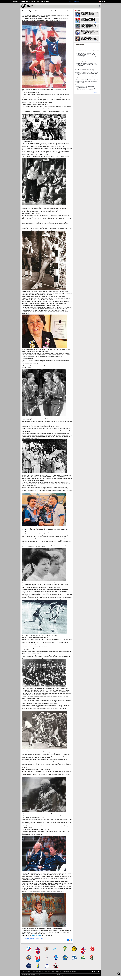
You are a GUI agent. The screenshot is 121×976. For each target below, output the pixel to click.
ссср (37, 938)
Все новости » (96, 92)
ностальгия (32, 938)
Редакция (41, 972)
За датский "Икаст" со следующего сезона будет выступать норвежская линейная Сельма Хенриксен (87, 84)
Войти (70, 1)
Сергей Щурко (29, 940)
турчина (41, 938)
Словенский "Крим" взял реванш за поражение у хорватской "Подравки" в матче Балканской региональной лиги (88, 47)
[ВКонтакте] (68, 940)
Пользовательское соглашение (30, 972)
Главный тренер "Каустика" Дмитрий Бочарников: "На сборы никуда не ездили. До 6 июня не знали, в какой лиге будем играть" (88, 57)
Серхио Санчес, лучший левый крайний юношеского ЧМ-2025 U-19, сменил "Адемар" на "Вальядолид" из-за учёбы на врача (87, 64)
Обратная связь (54, 972)
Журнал (46, 1)
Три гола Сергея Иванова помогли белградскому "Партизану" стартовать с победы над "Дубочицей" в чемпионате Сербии (86, 54)
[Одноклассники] (69, 940)
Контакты (47, 972)
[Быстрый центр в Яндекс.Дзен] (100, 1)
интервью (27, 938)
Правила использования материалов (67, 972)
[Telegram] (71, 940)
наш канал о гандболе (37, 935)
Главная (15, 1)
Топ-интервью (30, 1)
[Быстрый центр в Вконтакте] (104, 1)
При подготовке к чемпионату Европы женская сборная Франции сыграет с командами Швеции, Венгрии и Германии (87, 76)
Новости (22, 1)
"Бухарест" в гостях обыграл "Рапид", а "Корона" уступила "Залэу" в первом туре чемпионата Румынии (87, 89)
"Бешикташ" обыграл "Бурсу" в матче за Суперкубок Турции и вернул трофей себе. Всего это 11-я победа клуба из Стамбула (88, 51)
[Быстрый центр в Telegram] (102, 1)
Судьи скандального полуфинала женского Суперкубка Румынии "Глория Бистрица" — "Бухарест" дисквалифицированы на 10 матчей (87, 61)
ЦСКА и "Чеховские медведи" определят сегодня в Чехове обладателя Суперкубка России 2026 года (88, 80)
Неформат (40, 1)
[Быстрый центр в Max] (106, 1)
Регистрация (76, 1)
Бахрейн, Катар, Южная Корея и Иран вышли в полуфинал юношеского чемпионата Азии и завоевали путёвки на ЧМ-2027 (87, 73)
